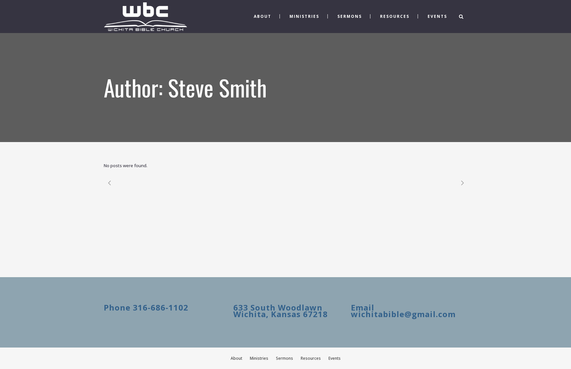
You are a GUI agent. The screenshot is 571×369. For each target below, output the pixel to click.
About (236, 358)
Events (334, 358)
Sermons (284, 358)
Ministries (259, 358)
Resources (311, 358)
